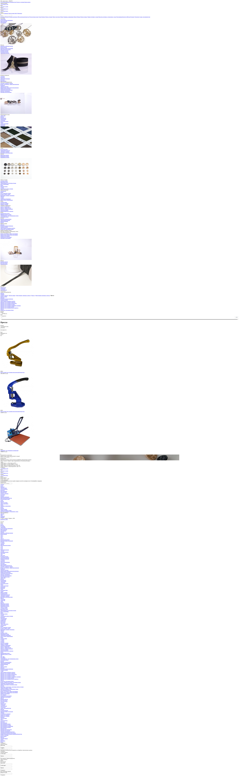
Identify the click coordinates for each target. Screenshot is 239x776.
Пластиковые (3, 22)
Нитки (75, 16)
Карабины (2, 85)
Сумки (1, 671)
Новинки (6, 13)
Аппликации (3, 191)
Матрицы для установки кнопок (7, 306)
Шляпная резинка (4, 221)
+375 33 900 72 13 (4, 8)
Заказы (1, 739)
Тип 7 (1, 537)
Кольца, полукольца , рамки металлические (9, 84)
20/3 (1, 655)
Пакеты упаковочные (5, 206)
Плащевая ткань (3, 593)
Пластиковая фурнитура (121, 16)
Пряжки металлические (5, 88)
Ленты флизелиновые (5, 78)
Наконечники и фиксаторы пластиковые (9, 234)
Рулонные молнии (4, 51)
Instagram (2, 517)
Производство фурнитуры (6, 729)
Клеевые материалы (13, 16)
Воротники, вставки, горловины (7, 195)
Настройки (2, 740)
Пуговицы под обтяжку (5, 713)
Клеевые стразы (3, 633)
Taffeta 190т (2, 115)
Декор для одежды (56, 16)
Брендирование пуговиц (5, 725)
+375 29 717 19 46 (4, 6)
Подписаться (3, 458)
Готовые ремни (3, 202)
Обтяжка (2, 294)
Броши (1, 192)
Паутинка (2, 79)
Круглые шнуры (3, 262)
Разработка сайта (4, 519)
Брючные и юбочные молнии (6, 46)
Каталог (2, 525)
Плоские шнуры (3, 264)
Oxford (1, 591)
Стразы (2, 197)
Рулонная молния (4, 710)
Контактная (2, 621)
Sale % (16, 13)
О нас (1, 2)
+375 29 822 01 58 (4, 4)
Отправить (2, 751)
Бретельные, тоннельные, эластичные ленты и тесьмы (12, 686)
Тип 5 (1, 536)
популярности (3, 329)
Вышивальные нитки (5, 213)
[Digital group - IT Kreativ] (2, 521)
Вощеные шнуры (4, 261)
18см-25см (2, 553)
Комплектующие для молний (6, 48)
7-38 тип (2, 551)
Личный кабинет (4, 738)
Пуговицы (2, 16)
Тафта (1, 601)
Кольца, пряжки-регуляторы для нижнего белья (10, 682)
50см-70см (2, 555)
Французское (3, 287)
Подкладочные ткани (33, 16)
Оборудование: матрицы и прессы (7, 228)
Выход (1, 741)
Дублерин (2, 76)
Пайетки (2, 196)
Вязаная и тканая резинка (5, 219)
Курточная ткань (4, 149)
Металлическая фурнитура (23, 16)
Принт (1, 122)
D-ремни (2, 639)
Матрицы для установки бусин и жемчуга (9, 307)
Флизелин (2, 77)
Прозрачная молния (4, 549)
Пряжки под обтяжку (5, 715)
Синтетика (2, 599)
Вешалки (2, 224)
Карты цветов (27, 2)
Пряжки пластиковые (5, 236)
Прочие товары (83, 16)
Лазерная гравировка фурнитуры (7, 731)
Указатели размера (4, 210)
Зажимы (2, 544)
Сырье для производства (145, 16)
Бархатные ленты (4, 182)
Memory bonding (3, 592)
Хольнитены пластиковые (6, 237)
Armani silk (2, 600)
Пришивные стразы (4, 634)
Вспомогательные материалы (6, 225)
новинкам (2, 327)
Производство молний (5, 730)
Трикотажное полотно (5, 150)
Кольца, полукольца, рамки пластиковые (9, 233)
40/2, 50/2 (2, 656)
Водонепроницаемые (5, 539)
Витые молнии (3, 47)
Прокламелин (3, 81)
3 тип (1, 546)
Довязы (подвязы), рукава (92, 16)
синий (4, 316)
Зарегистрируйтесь (11, 758)
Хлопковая (2, 120)
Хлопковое (2, 288)
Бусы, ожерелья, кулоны (5, 193)
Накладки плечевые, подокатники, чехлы (107, 16)
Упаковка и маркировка (68, 16)
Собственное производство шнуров (8, 732)
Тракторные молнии (4, 52)
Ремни (61, 16)
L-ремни (2, 640)
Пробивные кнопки (4, 156)
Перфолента (3, 620)
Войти (1, 760)
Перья (1, 185)
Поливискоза (3, 118)
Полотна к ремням (4, 203)
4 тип (1, 547)
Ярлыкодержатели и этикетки (6, 211)
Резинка (78, 16)
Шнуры (128, 16)
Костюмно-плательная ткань (6, 152)
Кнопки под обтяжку (4, 716)
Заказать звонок (3, 3)
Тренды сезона (11, 13)
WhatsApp (2, 516)
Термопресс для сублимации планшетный (9, 450)
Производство (13, 2)
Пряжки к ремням (4, 204)
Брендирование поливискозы (6, 726)
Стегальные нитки (4, 216)
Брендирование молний (5, 727)
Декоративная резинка (5, 220)
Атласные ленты (4, 180)
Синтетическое (3, 289)
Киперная (2, 617)
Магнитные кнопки (4, 155)
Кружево (132, 16)
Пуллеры (2, 542)
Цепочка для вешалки (5, 91)
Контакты (20, 13)
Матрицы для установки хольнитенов (8, 303)
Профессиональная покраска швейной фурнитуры (11, 734)
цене (1, 332)
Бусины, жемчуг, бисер (5, 194)
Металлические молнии (5, 49)
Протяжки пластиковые (5, 238)
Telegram (2, 513)
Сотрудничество (3, 489)
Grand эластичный (4, 123)
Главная (2, 295)
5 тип (1, 548)
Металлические (3, 21)
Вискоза (2, 116)
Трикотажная (3, 119)
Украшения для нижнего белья (7, 683)
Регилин (2, 685)
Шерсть (2, 598)
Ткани (40, 16)
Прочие (2, 222)
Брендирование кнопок (5, 724)
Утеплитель (136, 16)
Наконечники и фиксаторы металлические (9, 87)
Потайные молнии (4, 50)
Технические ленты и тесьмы (6, 188)
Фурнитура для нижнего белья (7, 229)
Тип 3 (1, 535)
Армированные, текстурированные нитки (9, 215)
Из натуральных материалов (6, 20)
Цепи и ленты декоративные (6, 200)
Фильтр (2, 325)
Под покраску (3, 694)
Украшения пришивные (5, 198)
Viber (1, 515)
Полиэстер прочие (4, 121)
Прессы (2, 309)
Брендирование (6, 2)
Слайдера (2, 543)
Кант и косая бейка (4, 184)
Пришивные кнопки (4, 157)
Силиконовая (3, 619)
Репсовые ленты (3, 186)
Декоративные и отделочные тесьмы (8, 183)
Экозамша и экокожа (4, 151)
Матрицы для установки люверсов (7, 302)
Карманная (2, 124)
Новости (2, 737)
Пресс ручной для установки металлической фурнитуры (12, 372)
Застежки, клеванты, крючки (6, 83)
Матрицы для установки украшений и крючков (10, 305)
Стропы (2, 187)
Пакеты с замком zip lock (5, 207)
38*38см (4, 313)
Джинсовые (3, 19)
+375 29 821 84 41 (4, 11)
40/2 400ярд (2, 657)
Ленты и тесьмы (48, 16)
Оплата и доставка (20, 2)
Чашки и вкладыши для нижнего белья (8, 684)
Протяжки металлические (5, 92)
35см (1, 554)
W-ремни (2, 642)
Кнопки (43, 16)
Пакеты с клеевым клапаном (6, 209)
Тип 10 (1, 538)
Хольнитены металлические (6, 89)
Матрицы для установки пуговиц (7, 304)
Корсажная (2, 622)
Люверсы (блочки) (4, 86)
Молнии (7, 16)
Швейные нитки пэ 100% (5, 214)
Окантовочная (3, 618)
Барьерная (2, 125)
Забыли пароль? (3, 759)
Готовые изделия (4, 227)
